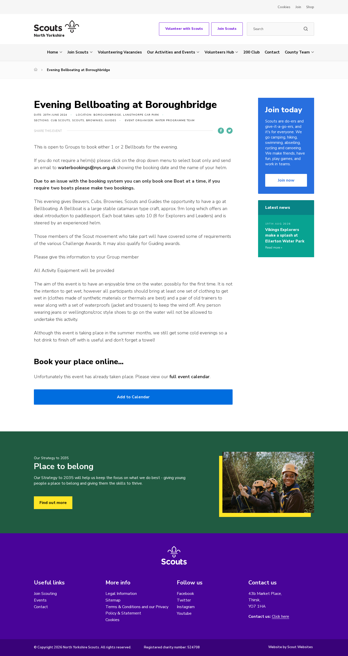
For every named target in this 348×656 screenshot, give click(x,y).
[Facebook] (221, 131)
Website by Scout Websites (290, 647)
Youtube (184, 613)
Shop (310, 7)
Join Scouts (227, 28)
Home (52, 52)
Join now (286, 180)
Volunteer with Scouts (184, 28)
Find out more (53, 502)
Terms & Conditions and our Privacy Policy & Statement (136, 610)
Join (298, 7)
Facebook (185, 593)
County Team (297, 52)
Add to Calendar (133, 397)
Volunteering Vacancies (120, 52)
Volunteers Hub (219, 52)
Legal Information (121, 593)
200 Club (251, 52)
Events (40, 600)
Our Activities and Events (171, 52)
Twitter (184, 600)
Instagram (186, 607)
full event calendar (189, 377)
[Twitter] (229, 131)
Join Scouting (45, 593)
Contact (272, 52)
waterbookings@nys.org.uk (87, 168)
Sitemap (113, 600)
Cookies (284, 7)
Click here (280, 616)
